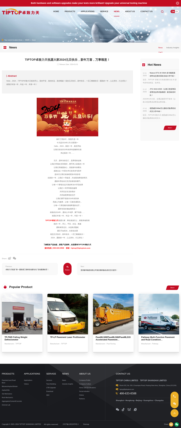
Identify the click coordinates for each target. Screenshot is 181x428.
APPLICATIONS (87, 11)
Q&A (47, 395)
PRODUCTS (70, 11)
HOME (56, 11)
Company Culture (85, 384)
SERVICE (104, 11)
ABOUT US (130, 11)
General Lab (6, 405)
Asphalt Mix (6, 390)
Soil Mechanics (7, 394)
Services (49, 380)
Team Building (51, 384)
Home (20, 40)
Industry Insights (172, 48)
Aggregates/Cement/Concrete (10, 401)
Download (49, 391)
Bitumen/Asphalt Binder (10, 386)
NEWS (116, 11)
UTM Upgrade (51, 388)
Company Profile (84, 380)
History (81, 395)
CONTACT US (146, 11)
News (34, 40)
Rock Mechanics (7, 397)
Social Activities (84, 391)
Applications (28, 380)
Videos (26, 384)
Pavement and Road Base (9, 381)
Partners (82, 399)
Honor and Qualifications (87, 388)
